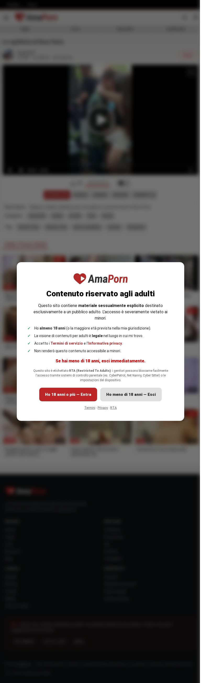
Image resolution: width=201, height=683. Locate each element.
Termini (87, 408)
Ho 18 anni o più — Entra (66, 394)
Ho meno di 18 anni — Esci (129, 394)
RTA (111, 408)
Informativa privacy (103, 343)
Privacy (101, 408)
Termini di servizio (65, 343)
